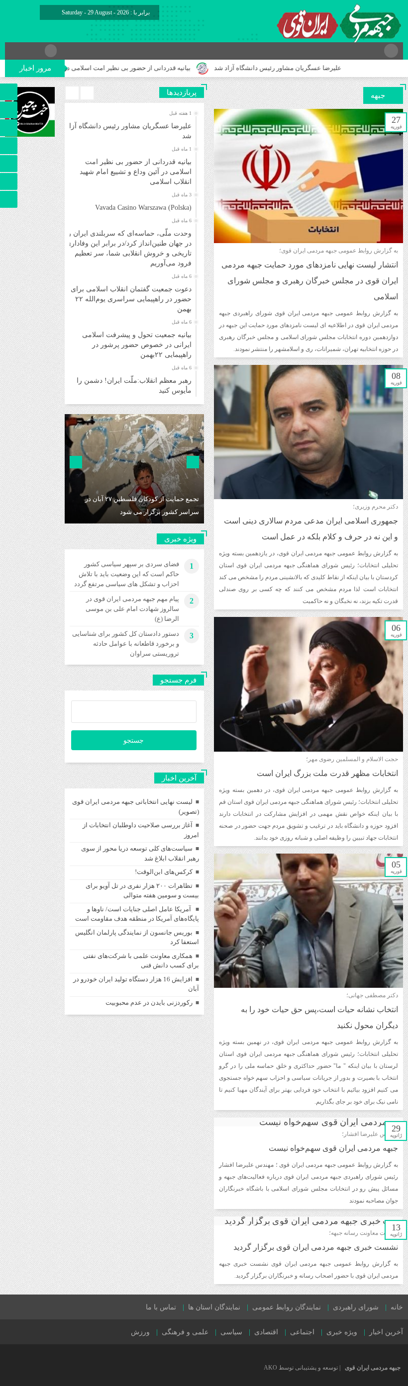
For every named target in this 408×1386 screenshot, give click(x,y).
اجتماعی (302, 1332)
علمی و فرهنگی (185, 1332)
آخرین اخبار (386, 1332)
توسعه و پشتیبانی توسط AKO (301, 1367)
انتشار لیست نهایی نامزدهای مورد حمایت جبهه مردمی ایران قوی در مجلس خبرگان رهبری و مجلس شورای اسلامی (309, 280)
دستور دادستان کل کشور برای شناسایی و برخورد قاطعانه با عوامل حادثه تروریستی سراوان (125, 643)
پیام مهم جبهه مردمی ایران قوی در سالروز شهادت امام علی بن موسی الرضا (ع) (132, 608)
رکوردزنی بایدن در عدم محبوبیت (149, 1002)
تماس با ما (161, 1307)
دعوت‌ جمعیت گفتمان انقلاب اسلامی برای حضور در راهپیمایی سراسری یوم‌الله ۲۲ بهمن (131, 299)
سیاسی (231, 1332)
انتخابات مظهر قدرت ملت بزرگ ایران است (327, 773)
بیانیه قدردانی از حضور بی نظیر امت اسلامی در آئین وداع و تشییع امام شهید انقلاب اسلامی (136, 171)
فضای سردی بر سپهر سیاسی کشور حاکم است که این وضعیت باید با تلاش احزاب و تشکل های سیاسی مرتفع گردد (126, 574)
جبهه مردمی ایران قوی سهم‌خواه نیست (333, 1148)
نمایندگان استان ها (214, 1307)
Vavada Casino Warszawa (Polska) (143, 207)
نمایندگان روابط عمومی (286, 1307)
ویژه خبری (341, 1332)
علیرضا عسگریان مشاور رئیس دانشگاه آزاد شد (306, 68)
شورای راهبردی (356, 1307)
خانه (397, 1307)
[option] (133, 128)
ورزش (140, 1332)
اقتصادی (266, 1332)
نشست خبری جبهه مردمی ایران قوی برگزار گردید (315, 1247)
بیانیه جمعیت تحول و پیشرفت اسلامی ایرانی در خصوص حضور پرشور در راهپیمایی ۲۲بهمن (137, 344)
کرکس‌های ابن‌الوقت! (164, 871)
